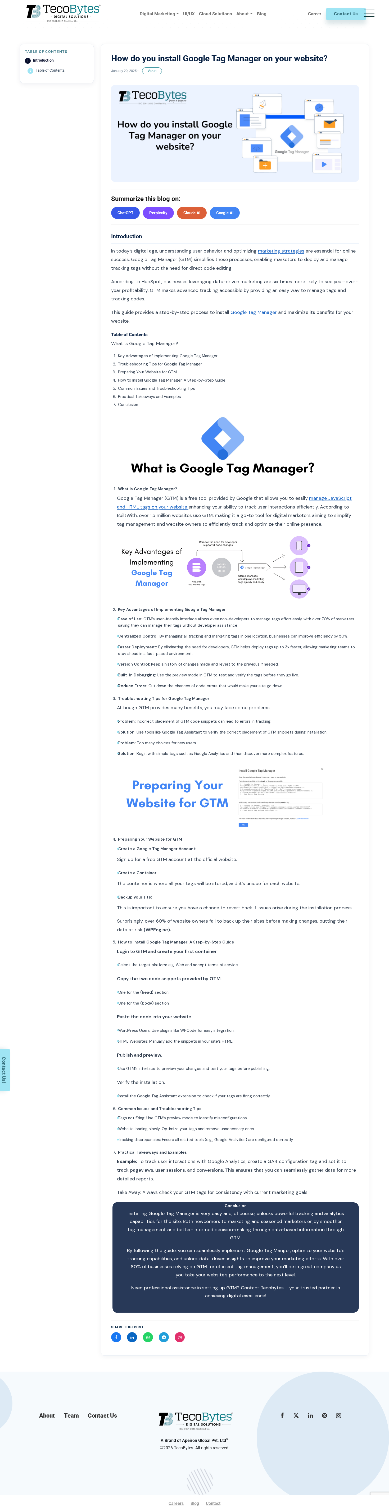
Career (314, 13)
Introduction (43, 60)
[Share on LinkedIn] (132, 1337)
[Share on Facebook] (116, 1337)
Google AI (224, 212)
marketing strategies (281, 251)
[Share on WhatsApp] (148, 1337)
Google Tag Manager (253, 312)
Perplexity (158, 212)
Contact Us (346, 13)
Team (71, 1415)
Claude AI (191, 212)
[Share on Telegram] (164, 1337)
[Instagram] (180, 1337)
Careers (176, 1503)
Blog (195, 1503)
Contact (213, 1503)
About (47, 1415)
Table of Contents (50, 70)
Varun (152, 71)
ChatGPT (125, 212)
